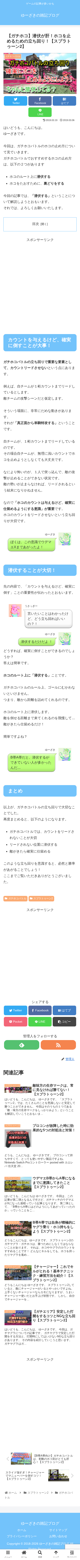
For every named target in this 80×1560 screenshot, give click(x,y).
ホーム (21, 1530)
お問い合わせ (58, 1536)
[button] (71, 825)
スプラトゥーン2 (43, 898)
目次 (35, 224)
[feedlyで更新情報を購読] (21, 1045)
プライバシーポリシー (22, 1536)
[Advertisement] (40, 283)
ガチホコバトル (17, 898)
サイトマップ (58, 1530)
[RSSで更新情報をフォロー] (58, 1045)
